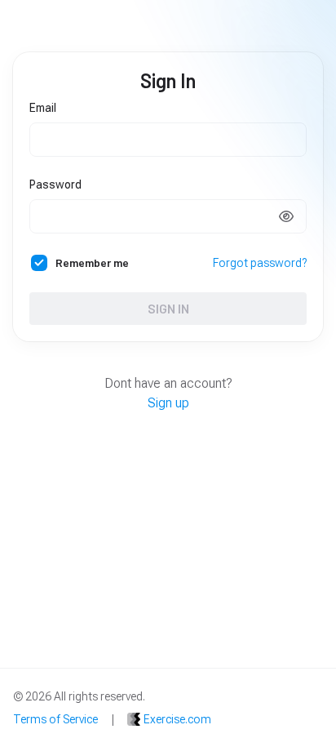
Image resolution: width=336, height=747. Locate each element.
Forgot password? (260, 262)
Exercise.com (177, 719)
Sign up (168, 403)
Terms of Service (55, 719)
